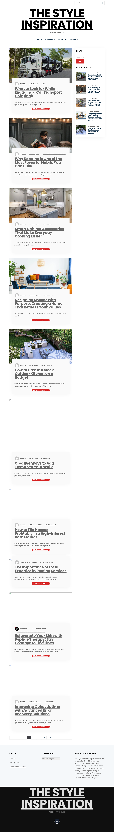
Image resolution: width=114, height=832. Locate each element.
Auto (43, 84)
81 (44, 738)
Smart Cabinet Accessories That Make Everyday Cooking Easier (39, 232)
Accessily (25, 629)
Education (47, 154)
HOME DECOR (62, 39)
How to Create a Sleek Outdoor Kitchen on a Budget (34, 373)
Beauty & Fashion (23, 632)
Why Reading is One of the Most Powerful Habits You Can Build (38, 162)
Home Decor (47, 224)
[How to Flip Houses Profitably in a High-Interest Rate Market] (40, 506)
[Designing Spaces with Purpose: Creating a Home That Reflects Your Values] (40, 276)
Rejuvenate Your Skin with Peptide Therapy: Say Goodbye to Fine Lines (38, 639)
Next (50, 738)
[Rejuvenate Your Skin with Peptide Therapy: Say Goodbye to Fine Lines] (40, 610)
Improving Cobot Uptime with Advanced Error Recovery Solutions (37, 710)
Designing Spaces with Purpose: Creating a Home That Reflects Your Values (38, 303)
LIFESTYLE (73, 39)
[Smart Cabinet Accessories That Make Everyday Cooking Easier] (40, 205)
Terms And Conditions (18, 767)
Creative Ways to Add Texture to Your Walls (34, 465)
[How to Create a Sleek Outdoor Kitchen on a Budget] (40, 346)
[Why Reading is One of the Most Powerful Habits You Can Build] (40, 135)
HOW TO (39, 39)
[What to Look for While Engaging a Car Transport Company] (40, 65)
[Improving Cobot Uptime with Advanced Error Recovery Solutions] (40, 683)
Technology (49, 702)
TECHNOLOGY (49, 39)
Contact (13, 759)
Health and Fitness (58, 154)
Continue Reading (40, 109)
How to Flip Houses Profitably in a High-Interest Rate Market (40, 533)
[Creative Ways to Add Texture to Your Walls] (40, 428)
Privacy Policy (15, 763)
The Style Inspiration (57, 19)
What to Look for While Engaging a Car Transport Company (38, 92)
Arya (24, 84)
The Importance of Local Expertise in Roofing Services (41, 569)
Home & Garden (46, 365)
